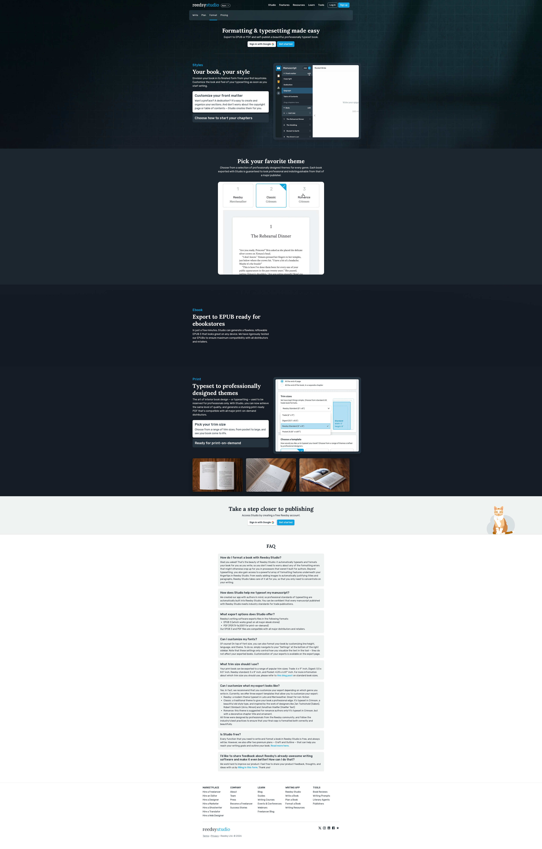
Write (195, 15)
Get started (285, 44)
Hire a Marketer (211, 803)
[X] (320, 828)
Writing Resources (295, 807)
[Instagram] (324, 828)
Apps (224, 5)
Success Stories (238, 807)
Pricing (224, 15)
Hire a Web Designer (213, 815)
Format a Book (293, 803)
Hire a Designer (211, 799)
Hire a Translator (211, 811)
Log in (333, 5)
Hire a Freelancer (212, 791)
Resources (299, 5)
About (233, 791)
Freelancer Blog (266, 811)
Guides (261, 795)
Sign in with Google (260, 44)
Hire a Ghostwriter (212, 807)
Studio (272, 5)
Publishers (318, 803)
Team (233, 795)
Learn (311, 5)
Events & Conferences (270, 803)
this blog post (285, 675)
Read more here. (280, 745)
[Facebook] (333, 828)
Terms (206, 836)
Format (213, 15)
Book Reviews (320, 791)
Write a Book (292, 795)
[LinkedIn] (329, 828)
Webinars (262, 807)
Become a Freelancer (241, 803)
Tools (321, 5)
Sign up (344, 5)
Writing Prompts (321, 795)
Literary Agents (321, 799)
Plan (203, 15)
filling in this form (247, 767)
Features (284, 5)
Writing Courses (266, 799)
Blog (260, 791)
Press (233, 799)
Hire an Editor (210, 795)
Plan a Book (291, 799)
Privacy (215, 836)
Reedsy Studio (293, 791)
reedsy (206, 5)
